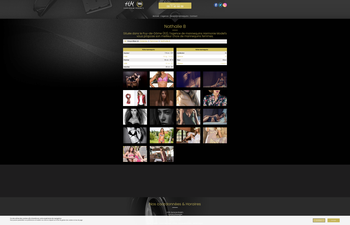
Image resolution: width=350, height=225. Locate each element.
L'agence (164, 16)
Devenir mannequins (179, 16)
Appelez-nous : (175, 5)
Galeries (143, 41)
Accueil (156, 16)
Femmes (154, 41)
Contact (193, 16)
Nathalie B (165, 41)
